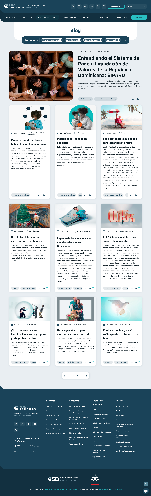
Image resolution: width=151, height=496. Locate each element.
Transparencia (121, 420)
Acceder (139, 18)
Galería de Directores (123, 442)
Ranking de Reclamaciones (125, 451)
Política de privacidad (116, 489)
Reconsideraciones (52, 415)
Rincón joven (97, 436)
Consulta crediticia (52, 420)
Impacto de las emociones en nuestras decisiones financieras (74, 242)
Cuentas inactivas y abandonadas (76, 412)
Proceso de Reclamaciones (55, 433)
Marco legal (120, 415)
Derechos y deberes (123, 431)
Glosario (95, 427)
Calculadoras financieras (101, 423)
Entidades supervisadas (124, 446)
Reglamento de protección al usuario (125, 425)
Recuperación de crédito (101, 445)
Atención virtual (104, 17)
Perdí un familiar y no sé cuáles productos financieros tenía (120, 334)
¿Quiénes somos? (122, 406)
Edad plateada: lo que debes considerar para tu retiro (120, 141)
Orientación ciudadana (54, 406)
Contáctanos (122, 17)
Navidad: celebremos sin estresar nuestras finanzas (27, 239)
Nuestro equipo (121, 411)
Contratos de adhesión (77, 424)
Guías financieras (98, 418)
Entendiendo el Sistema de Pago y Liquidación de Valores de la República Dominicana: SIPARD (108, 66)
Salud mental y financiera (101, 432)
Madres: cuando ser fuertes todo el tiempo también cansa (28, 142)
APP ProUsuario (69, 17)
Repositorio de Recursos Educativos (101, 451)
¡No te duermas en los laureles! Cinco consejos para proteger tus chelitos (28, 334)
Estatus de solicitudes (77, 406)
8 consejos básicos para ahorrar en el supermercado (73, 332)
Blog (94, 409)
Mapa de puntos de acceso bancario (79, 438)
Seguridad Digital (98, 457)
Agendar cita (116, 6)
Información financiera (54, 424)
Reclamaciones (51, 411)
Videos (94, 441)
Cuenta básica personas (77, 428)
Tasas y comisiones (76, 444)
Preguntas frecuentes (100, 414)
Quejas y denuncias (53, 429)
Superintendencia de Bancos (123, 436)
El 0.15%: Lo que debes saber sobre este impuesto (120, 239)
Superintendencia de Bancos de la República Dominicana (61, 489)
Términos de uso (103, 489)
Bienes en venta (75, 433)
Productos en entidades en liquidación (79, 418)
